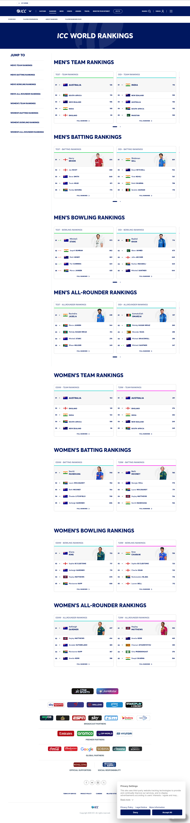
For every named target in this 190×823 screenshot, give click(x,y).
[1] (115, 126)
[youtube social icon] (92, 782)
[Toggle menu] (171, 11)
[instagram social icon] (98, 782)
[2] (120, 126)
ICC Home (24, 3)
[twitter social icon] (103, 782)
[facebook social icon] (86, 782)
